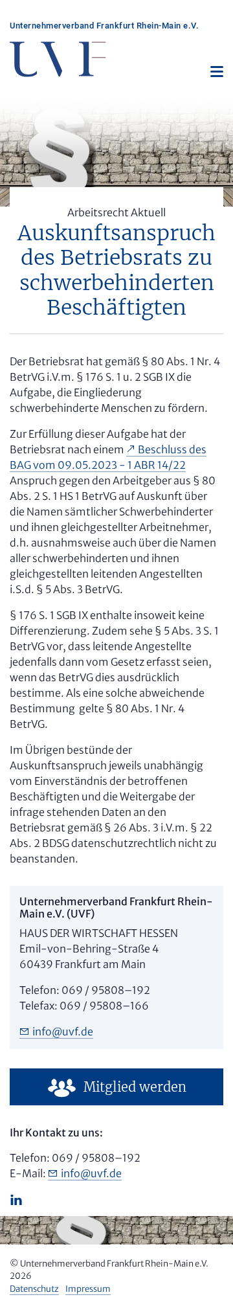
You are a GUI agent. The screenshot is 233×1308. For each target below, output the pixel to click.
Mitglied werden (134, 1087)
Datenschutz (34, 1288)
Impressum (88, 1288)
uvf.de (62, 1031)
